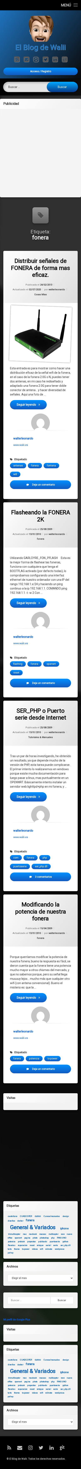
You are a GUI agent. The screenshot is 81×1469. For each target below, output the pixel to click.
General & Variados (33, 1227)
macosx (42, 1234)
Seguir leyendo (32, 404)
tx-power (52, 1058)
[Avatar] (40, 423)
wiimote (48, 1249)
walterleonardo (57, 289)
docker (20, 1221)
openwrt (51, 664)
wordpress (59, 1249)
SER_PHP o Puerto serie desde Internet (40, 714)
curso (38, 1215)
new (63, 1234)
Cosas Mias (40, 294)
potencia (34, 1058)
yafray (11, 1253)
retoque (40, 1245)
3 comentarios (48, 878)
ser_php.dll (41, 866)
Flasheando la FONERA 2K (40, 516)
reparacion (22, 1245)
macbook (33, 1234)
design (66, 1216)
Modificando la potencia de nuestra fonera (40, 911)
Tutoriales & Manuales (40, 737)
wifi (15, 474)
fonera (35, 465)
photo (35, 1238)
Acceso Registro (40, 71)
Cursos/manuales (52, 1216)
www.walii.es (20, 445)
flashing (17, 664)
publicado (42, 1241)
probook (21, 1241)
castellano (12, 1216)
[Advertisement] (40, 152)
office (10, 1238)
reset (16, 672)
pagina (27, 1238)
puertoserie (20, 866)
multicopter (54, 1234)
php (45, 857)
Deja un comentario (48, 486)
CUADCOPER (26, 1216)
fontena (51, 465)
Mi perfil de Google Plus (16, 1319)
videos (35, 1249)
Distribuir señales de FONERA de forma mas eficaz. (40, 267)
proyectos (31, 1241)
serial (48, 1245)
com (15, 857)
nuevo (69, 1234)
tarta (10, 1249)
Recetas (11, 1245)
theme (17, 1249)
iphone (64, 1228)
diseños (11, 1221)
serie (55, 1245)
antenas (18, 465)
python (65, 1241)
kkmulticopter (14, 1234)
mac (25, 1234)
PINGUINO (62, 1238)
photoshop (44, 1238)
